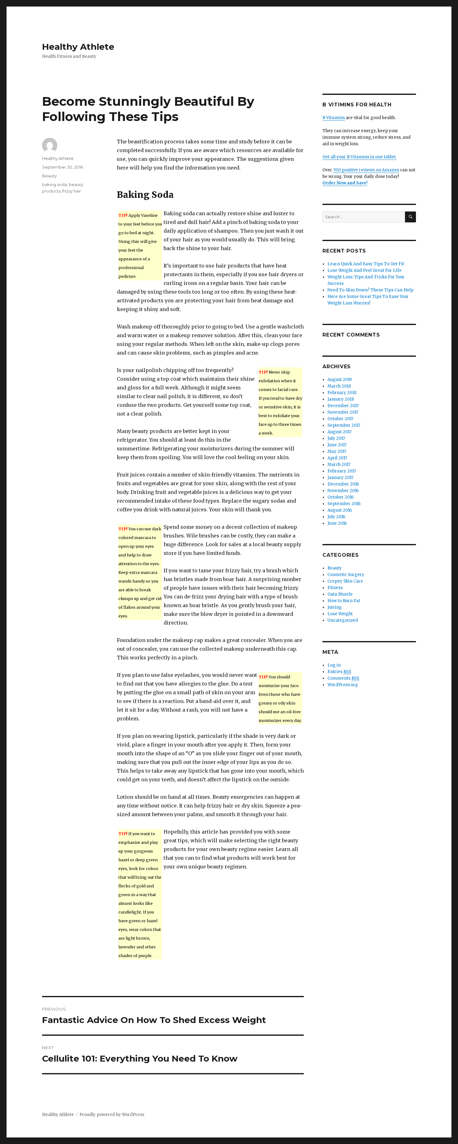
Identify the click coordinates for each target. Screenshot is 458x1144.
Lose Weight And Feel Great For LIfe (364, 270)
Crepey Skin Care (345, 581)
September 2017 (343, 425)
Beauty (49, 175)
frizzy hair (71, 190)
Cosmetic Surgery (345, 574)
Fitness (335, 587)
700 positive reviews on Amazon (366, 170)
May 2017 (336, 451)
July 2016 (336, 516)
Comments (343, 678)
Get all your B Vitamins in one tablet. (359, 157)
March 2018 (339, 386)
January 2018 (340, 399)
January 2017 (340, 477)
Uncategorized (342, 620)
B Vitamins (333, 117)
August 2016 (339, 510)
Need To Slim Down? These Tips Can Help (370, 290)
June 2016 (337, 523)
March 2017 (338, 464)
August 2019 (339, 379)
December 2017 (343, 405)
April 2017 (337, 458)
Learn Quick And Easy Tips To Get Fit (365, 264)
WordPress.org (342, 684)
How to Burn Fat (343, 600)
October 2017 (340, 418)
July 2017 (336, 438)
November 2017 (342, 412)
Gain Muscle (340, 594)
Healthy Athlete (78, 46)
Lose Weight (340, 613)
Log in (334, 665)
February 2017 (341, 471)
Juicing (334, 607)
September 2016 (343, 503)
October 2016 (340, 497)
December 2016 (343, 484)
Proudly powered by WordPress (111, 1114)
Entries (339, 671)
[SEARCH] (410, 217)
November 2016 (343, 490)
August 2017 (339, 432)
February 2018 (341, 392)
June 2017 (336, 445)
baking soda (54, 184)
